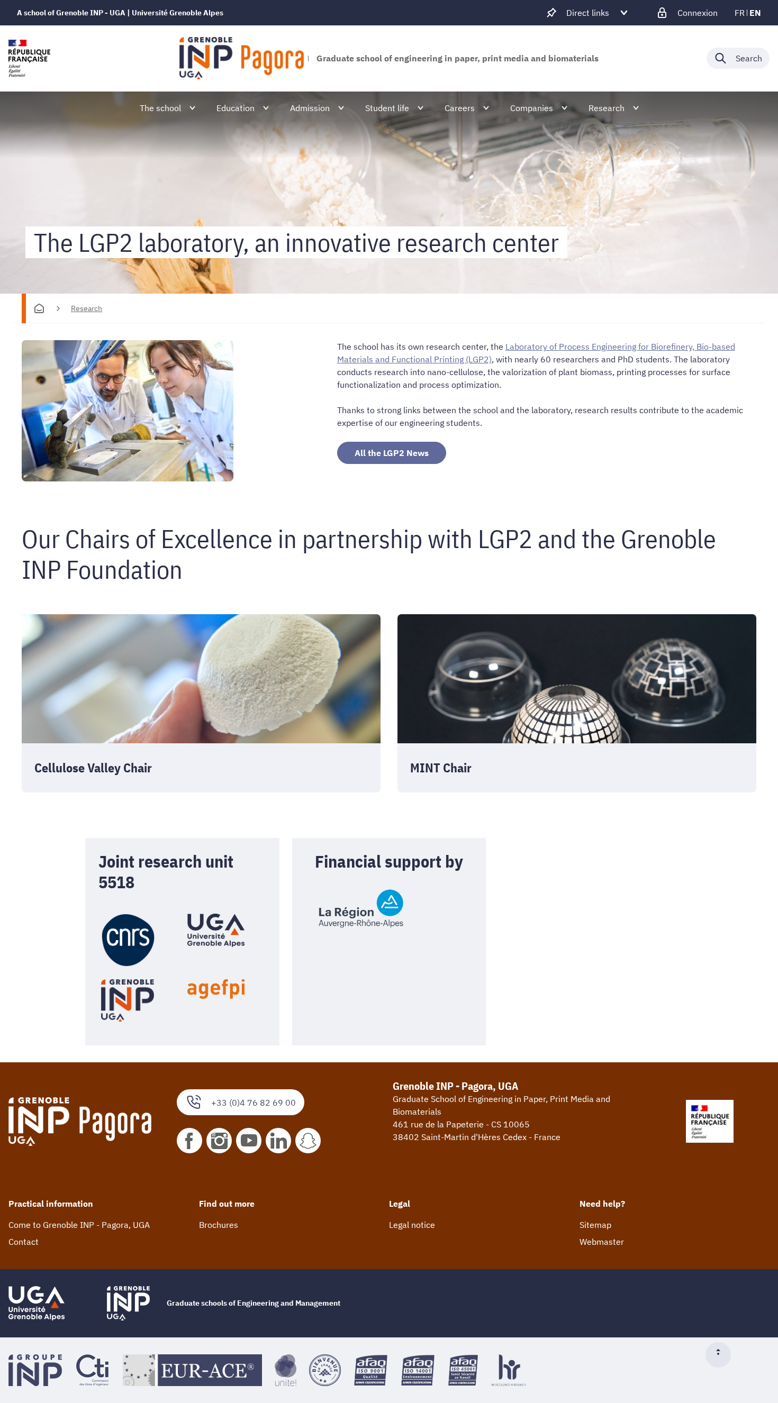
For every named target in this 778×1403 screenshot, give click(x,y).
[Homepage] (39, 308)
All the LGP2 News (392, 453)
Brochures (218, 1224)
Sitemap (595, 1224)
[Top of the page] (722, 1355)
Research (86, 308)
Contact (23, 1241)
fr (740, 12)
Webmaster (602, 1241)
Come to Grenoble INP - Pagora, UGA (79, 1224)
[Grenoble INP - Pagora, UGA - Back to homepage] (241, 58)
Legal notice (412, 1224)
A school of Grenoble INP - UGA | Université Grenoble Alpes (120, 12)
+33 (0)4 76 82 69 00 (253, 1102)
